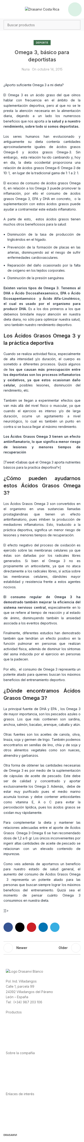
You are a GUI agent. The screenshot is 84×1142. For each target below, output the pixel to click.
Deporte (42, 42)
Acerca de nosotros (21, 1063)
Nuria (26, 69)
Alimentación (15, 1022)
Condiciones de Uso (21, 1109)
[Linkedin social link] (43, 927)
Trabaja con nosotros (22, 1079)
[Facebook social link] (8, 927)
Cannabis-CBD (17, 1043)
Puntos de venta (18, 1073)
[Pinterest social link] (31, 927)
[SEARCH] (75, 25)
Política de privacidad (22, 1104)
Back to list (42, 948)
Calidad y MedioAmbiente (26, 1125)
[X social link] (19, 927)
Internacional (15, 1068)
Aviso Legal (14, 1114)
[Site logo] (42, 9)
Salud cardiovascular (22, 1032)
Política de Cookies (21, 1119)
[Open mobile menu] (75, 9)
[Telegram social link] (55, 927)
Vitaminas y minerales (22, 1038)
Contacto (13, 1084)
